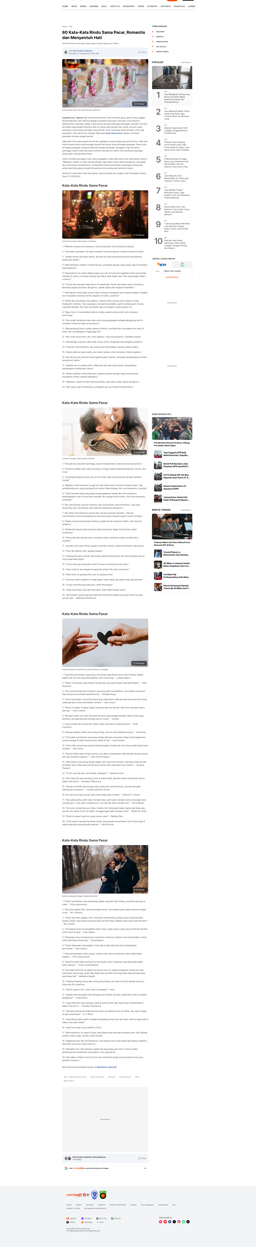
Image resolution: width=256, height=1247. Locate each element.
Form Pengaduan (147, 1205)
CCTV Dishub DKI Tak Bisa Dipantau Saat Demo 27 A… (176, 476)
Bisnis (83, 6)
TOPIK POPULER (159, 26)
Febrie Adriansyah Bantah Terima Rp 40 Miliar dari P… (176, 587)
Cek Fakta (166, 6)
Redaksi (79, 1205)
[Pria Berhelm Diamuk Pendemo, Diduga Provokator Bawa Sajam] (172, 428)
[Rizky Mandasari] (69, 1158)
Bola (104, 6)
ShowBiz (93, 6)
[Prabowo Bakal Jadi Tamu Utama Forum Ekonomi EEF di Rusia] (172, 526)
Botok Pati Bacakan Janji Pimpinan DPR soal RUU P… (176, 465)
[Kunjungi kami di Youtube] (165, 1221)
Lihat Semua (185, 62)
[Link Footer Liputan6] (78, 1195)
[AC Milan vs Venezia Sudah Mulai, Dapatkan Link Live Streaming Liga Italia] (158, 565)
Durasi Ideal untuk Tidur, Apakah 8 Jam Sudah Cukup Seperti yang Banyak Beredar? (176, 211)
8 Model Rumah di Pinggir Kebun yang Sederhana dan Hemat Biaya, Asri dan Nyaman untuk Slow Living (176, 163)
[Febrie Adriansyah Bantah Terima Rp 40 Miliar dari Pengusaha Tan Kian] (158, 587)
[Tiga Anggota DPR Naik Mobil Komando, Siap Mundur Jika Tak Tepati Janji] (158, 454)
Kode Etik (101, 1205)
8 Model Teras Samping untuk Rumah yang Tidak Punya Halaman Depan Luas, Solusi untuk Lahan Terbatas (176, 146)
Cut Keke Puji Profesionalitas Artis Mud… (176, 575)
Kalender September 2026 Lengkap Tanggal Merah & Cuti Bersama (175, 130)
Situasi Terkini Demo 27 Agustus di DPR (174, 487)
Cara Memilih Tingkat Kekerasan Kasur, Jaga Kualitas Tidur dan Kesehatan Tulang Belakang (177, 194)
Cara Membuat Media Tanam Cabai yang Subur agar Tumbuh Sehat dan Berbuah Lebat (177, 115)
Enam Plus (179, 6)
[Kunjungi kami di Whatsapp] (183, 1221)
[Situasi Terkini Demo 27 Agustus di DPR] (158, 487)
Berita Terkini (161, 509)
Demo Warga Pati (161, 414)
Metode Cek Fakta (73, 1208)
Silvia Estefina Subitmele (82, 51)
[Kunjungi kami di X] (174, 1221)
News (74, 6)
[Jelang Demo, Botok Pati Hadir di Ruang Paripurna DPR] (158, 499)
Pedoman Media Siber (118, 1205)
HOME (65, 6)
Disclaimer (90, 1205)
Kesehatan (128, 6)
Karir (174, 1205)
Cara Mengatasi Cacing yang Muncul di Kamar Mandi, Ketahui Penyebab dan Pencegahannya (177, 98)
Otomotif (152, 6)
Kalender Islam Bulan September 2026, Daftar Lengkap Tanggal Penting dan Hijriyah (175, 244)
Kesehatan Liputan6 (106, 1067)
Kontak (69, 1205)
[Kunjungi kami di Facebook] (169, 1221)
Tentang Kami (163, 1205)
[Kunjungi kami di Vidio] (160, 1221)
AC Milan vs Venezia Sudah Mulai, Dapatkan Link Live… (176, 564)
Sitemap (133, 1205)
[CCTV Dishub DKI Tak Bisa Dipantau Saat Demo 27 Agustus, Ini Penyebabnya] (158, 476)
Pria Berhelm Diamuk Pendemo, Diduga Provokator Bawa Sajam (172, 444)
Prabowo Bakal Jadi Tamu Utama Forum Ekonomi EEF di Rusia (172, 543)
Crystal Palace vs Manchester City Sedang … (176, 553)
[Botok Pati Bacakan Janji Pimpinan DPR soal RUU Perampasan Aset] (158, 465)
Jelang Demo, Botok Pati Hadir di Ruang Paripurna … (176, 498)
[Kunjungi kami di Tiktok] (188, 1221)
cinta (87, 124)
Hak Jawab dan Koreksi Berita (95, 1208)
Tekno (140, 6)
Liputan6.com (85, 1228)
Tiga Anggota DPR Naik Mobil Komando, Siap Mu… (176, 454)
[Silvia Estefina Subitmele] (66, 52)
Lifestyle (115, 6)
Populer (157, 62)
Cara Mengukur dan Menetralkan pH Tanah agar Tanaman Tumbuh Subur (176, 178)
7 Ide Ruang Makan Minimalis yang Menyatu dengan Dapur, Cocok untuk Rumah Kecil (177, 227)
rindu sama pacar (113, 133)
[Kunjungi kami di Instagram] (178, 1221)
